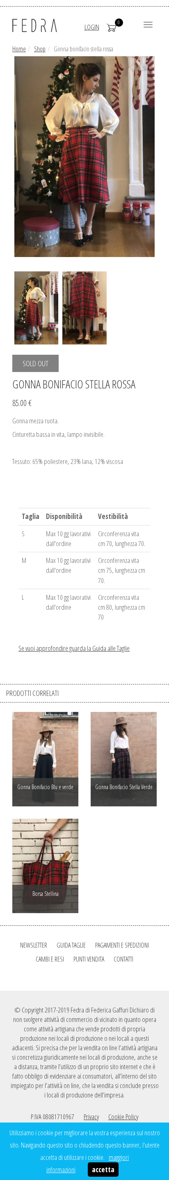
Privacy (91, 1116)
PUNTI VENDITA (88, 959)
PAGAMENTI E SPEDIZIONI (122, 945)
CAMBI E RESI (50, 959)
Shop (40, 48)
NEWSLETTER (33, 945)
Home (19, 48)
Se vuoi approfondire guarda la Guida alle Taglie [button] (74, 648)
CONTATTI (123, 959)
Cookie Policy (123, 1116)
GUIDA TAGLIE (71, 945)
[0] (111, 27)
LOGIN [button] (91, 27)
